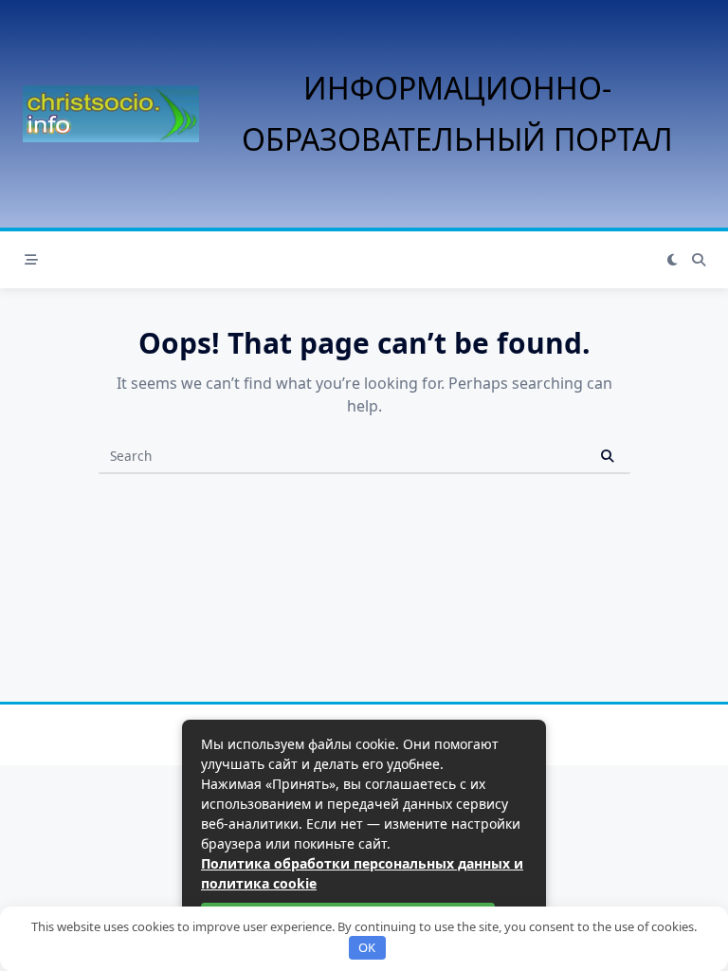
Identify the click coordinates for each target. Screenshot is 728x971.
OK (366, 947)
